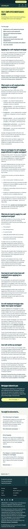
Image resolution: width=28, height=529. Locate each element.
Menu (26, 6)
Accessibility (16, 492)
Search (22, 5)
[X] (7, 500)
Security (3, 495)
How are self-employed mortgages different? (12, 34)
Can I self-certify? (8, 44)
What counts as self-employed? (11, 31)
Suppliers (15, 488)
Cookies (15, 495)
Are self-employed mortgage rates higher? (14, 42)
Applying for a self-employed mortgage (13, 29)
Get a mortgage (13, 399)
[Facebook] (2, 500)
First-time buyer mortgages (10, 428)
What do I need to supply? (10, 37)
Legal (2, 492)
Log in (19, 6)
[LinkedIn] (4, 500)
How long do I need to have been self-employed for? (13, 39)
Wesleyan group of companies (9, 522)
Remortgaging (7, 446)
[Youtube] (12, 500)
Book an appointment (21, 1)
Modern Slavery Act (17, 490)
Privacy (2, 490)
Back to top (4, 474)
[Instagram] (9, 500)
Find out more (6, 464)
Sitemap (3, 488)
